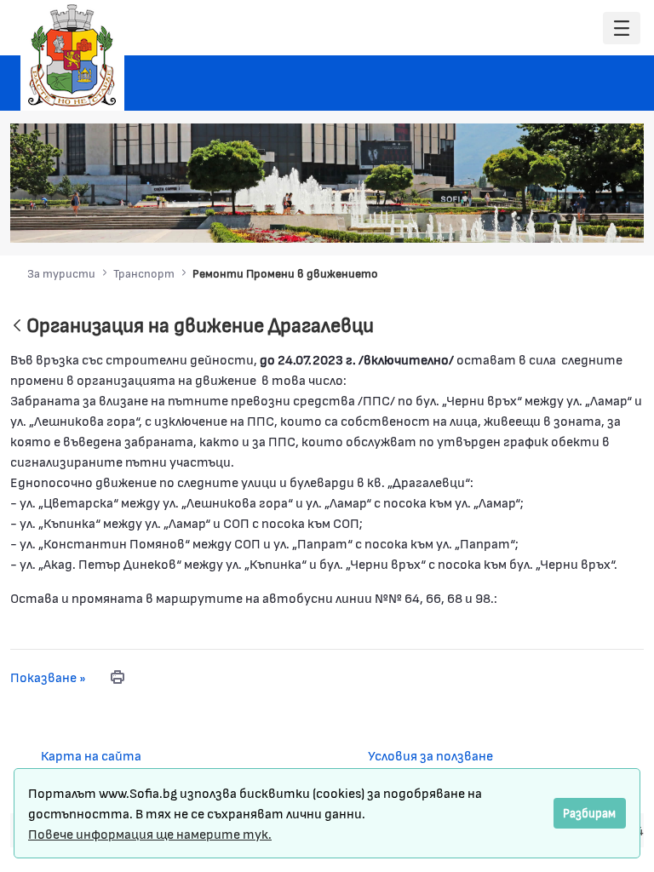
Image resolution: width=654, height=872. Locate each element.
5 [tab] (569, 218)
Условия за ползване (430, 755)
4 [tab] (552, 218)
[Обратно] (17, 326)
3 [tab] (535, 218)
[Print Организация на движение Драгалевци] (117, 677)
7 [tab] (604, 218)
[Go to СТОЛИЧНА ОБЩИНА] (72, 55)
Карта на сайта (91, 755)
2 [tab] (518, 218)
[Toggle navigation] (621, 28)
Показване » (48, 676)
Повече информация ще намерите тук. (150, 833)
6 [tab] (586, 218)
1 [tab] (501, 218)
